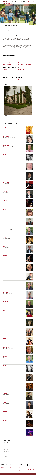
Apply (12, 1)
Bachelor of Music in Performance (8, 62)
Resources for (23, 1)
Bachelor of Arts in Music (7, 60)
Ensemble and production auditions (23, 79)
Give (18, 1)
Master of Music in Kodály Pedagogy (23, 60)
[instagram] (28, 469)
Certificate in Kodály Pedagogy (7, 64)
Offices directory (8, 3)
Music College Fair (5, 74)
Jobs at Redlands (21, 470)
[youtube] (33, 469)
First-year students (5, 69)
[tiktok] (32, 469)
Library (11, 470)
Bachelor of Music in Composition (8, 57)
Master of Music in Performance (23, 62)
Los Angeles (2, 467)
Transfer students (5, 71)
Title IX (11, 467)
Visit (15, 1)
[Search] (28, 1)
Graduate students (21, 69)
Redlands (4, 3)
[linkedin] (30, 469)
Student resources (5, 79)
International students (21, 71)
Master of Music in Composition (23, 57)
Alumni (19, 467)
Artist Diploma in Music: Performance (24, 64)
